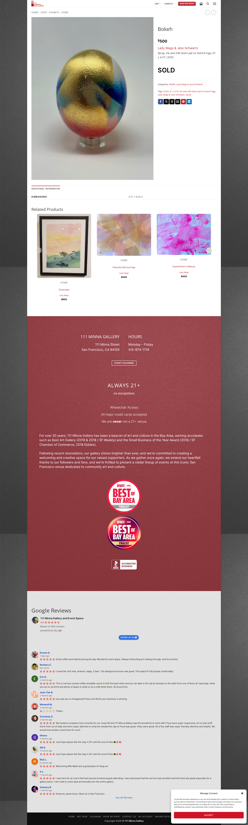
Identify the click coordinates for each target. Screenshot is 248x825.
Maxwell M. (46, 704)
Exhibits (54, 12)
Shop (44, 12)
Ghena (43, 735)
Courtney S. (46, 716)
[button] (242, 793)
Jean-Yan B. (46, 692)
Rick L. (43, 759)
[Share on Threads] (172, 101)
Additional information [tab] (45, 188)
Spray (188, 94)
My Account (145, 816)
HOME (64, 12)
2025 (166, 91)
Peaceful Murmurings (124, 267)
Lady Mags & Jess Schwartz (178, 48)
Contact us (129, 816)
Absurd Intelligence (167, 816)
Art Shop (82, 816)
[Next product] (207, 12)
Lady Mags (64, 295)
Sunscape (64, 289)
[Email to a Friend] (177, 101)
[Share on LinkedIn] (189, 101)
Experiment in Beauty (184, 266)
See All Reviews (124, 797)
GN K (42, 747)
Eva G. (43, 676)
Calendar (95, 816)
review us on (127, 637)
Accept (208, 815)
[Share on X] (166, 101)
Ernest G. (45, 652)
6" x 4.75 (174, 91)
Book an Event (111, 816)
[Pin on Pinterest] (183, 101)
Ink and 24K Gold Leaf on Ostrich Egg (197, 91)
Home (34, 12)
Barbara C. (46, 664)
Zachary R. (46, 787)
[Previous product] (213, 12)
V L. (42, 771)
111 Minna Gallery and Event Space (62, 618)
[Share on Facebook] (160, 101)
